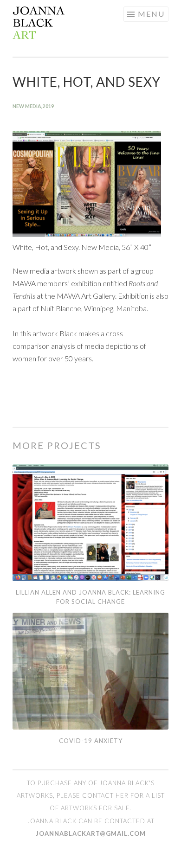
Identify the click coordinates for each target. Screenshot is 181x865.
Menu (151, 13)
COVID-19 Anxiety (91, 740)
